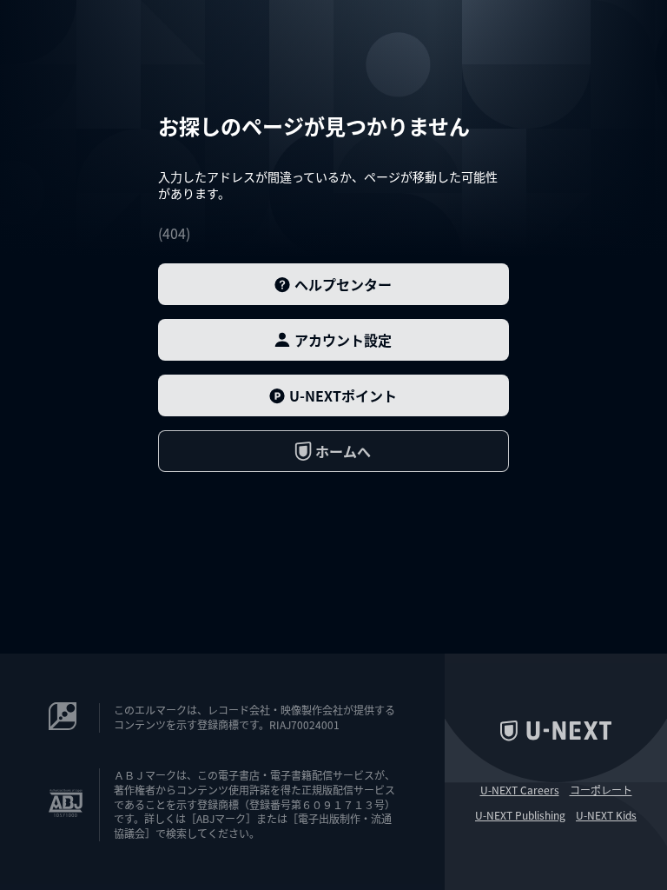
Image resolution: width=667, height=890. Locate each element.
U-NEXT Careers (519, 790)
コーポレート (601, 790)
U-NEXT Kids (606, 815)
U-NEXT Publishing (520, 815)
